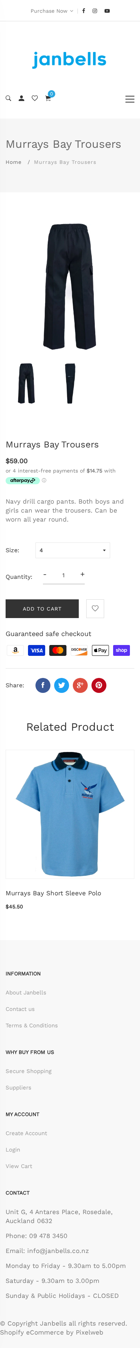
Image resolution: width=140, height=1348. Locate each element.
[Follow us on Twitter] (61, 685)
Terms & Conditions (32, 1025)
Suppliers (18, 1087)
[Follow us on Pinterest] (98, 685)
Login (13, 1149)
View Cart (19, 1166)
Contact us (20, 1009)
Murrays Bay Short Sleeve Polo (53, 893)
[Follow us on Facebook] (42, 685)
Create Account (26, 1133)
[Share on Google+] (80, 685)
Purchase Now (49, 11)
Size (12, 550)
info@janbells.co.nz (58, 1250)
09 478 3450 (48, 1236)
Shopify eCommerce (32, 1332)
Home (14, 162)
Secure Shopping (29, 1071)
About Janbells (26, 992)
